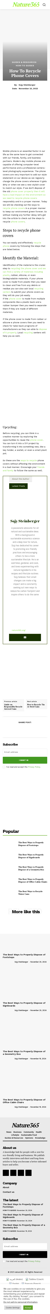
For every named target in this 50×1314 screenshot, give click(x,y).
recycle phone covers (14, 208)
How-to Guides (25, 66)
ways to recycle (29, 460)
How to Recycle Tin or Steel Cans (36, 706)
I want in (23, 760)
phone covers (18, 221)
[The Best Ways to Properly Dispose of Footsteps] (9, 844)
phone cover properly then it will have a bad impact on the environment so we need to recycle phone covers (24, 194)
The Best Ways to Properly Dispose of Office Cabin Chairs (32, 880)
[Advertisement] (25, 123)
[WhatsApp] (31, 729)
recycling (28, 332)
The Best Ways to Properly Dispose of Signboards (30, 856)
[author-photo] (8, 962)
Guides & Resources (24, 62)
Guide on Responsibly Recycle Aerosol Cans (13, 707)
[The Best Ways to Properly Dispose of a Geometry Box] (9, 868)
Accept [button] (28, 1307)
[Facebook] (12, 729)
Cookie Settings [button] (13, 1307)
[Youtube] (28, 1173)
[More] (38, 729)
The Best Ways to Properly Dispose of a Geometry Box (31, 868)
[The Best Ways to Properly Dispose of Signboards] (9, 856)
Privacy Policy (34, 767)
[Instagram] (13, 1173)
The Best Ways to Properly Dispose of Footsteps (30, 844)
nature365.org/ (19, 630)
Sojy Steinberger (27, 85)
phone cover (15, 298)
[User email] (25, 637)
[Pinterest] (25, 729)
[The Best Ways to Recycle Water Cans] (9, 892)
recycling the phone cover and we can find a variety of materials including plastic (24, 271)
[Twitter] (18, 729)
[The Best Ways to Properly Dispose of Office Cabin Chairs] (9, 880)
